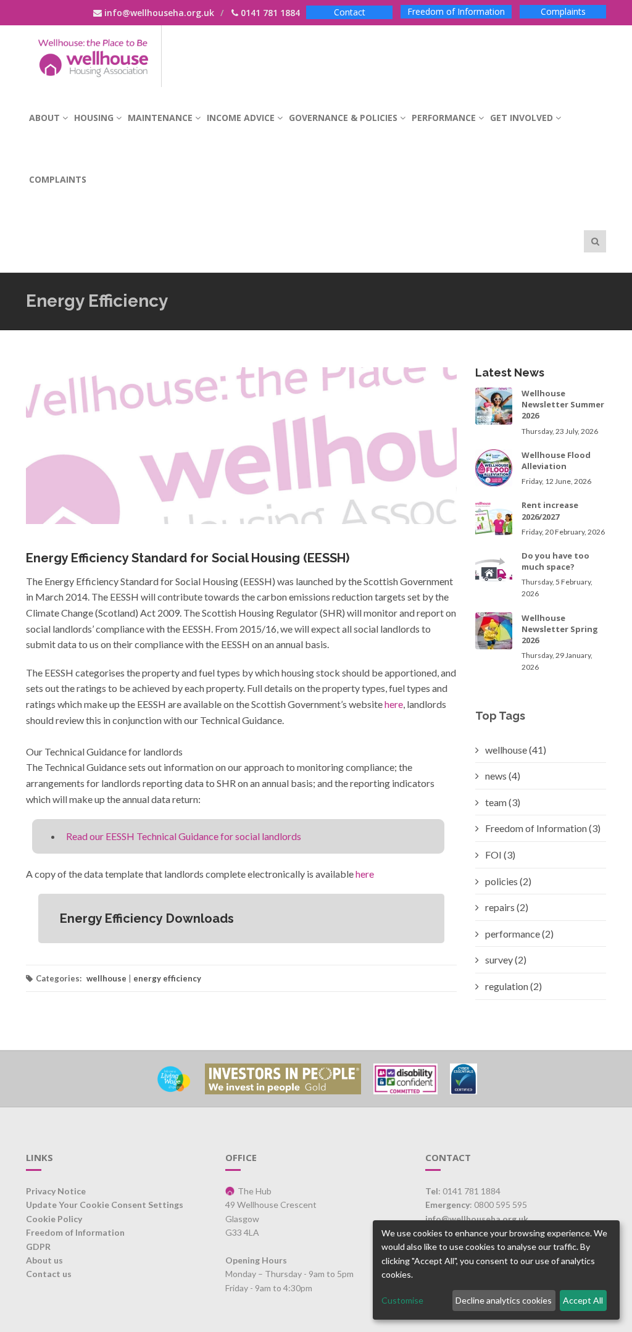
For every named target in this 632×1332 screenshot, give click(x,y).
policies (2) (508, 881)
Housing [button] (94, 117)
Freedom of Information (456, 11)
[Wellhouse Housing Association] (93, 56)
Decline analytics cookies (503, 1300)
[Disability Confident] (405, 1077)
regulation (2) (513, 986)
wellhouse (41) (515, 749)
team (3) (502, 802)
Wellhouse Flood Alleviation (556, 460)
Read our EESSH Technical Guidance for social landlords (183, 836)
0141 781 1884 (269, 13)
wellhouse (106, 978)
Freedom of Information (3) (543, 828)
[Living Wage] (174, 1077)
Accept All (583, 1300)
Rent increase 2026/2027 (550, 510)
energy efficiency (167, 978)
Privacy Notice (56, 1191)
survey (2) (505, 959)
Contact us (49, 1273)
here (394, 704)
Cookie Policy (54, 1218)
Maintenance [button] (160, 117)
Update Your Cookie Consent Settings (104, 1204)
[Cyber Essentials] (463, 1077)
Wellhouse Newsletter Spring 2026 (560, 629)
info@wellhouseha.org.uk (158, 13)
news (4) (502, 775)
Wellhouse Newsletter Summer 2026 (563, 404)
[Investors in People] (283, 1077)
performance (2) (519, 933)
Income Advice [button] (241, 117)
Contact (349, 12)
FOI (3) (500, 854)
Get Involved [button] (521, 117)
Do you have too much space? (555, 561)
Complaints (563, 11)
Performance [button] (444, 117)
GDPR (38, 1246)
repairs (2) (506, 907)
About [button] (44, 117)
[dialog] (496, 1270)
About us (44, 1260)
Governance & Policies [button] (343, 117)
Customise (402, 1300)
